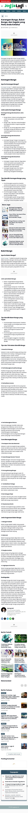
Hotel (13, 11)
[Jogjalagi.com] (14, 6)
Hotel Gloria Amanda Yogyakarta (15, 781)
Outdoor (4, 703)
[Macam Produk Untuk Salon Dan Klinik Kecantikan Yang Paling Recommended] (5, 230)
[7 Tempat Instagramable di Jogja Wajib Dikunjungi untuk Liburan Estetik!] (24, 726)
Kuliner (19, 11)
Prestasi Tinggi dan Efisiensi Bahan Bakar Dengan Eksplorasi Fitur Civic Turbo (7, 675)
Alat (3, 734)
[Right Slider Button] (26, 11)
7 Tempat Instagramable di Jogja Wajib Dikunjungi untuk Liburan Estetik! (9, 727)
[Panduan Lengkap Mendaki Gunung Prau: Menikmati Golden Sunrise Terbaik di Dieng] (24, 705)
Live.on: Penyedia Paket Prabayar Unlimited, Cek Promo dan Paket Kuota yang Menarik (16, 236)
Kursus (3, 713)
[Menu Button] (2, 6)
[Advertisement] (14, 799)
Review (25, 11)
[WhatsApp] (10, 619)
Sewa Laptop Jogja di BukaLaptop (7, 747)
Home (2, 11)
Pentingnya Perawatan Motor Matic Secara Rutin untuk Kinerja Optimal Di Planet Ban (20, 675)
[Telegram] (8, 619)
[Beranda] (2, 16)
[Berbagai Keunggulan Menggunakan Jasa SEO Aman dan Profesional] (5, 210)
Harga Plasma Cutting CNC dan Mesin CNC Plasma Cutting (17, 222)
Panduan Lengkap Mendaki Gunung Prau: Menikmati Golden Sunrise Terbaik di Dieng (10, 707)
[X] (5, 619)
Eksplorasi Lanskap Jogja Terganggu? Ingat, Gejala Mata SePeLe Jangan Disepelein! (10, 697)
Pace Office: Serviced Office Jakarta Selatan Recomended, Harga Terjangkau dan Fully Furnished (17, 216)
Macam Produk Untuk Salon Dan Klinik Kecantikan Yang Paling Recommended (17, 229)
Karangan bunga (5, 87)
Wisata (8, 11)
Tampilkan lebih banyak (14, 754)
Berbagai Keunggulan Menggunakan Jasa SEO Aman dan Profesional (16, 209)
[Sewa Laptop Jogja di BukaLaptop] (24, 746)
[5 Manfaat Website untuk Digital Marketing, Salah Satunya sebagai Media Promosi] (5, 243)
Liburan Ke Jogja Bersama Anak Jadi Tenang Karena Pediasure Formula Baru (14, 777)
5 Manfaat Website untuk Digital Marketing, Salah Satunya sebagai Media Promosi (16, 243)
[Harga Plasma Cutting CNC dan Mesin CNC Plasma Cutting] (5, 223)
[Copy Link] (13, 619)
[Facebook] (2, 619)
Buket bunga (4, 258)
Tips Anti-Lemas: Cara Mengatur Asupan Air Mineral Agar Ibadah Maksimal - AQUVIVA (9, 737)
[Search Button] (26, 6)
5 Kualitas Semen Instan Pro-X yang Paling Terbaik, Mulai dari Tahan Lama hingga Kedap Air (21, 646)
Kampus (4, 744)
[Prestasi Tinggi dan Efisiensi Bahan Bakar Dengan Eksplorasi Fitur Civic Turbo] (7, 668)
